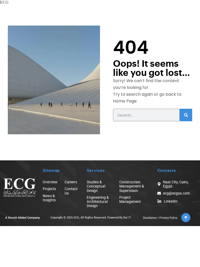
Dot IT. (127, 217)
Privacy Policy (168, 218)
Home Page (125, 101)
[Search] (186, 115)
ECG (4, 2)
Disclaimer (150, 218)
